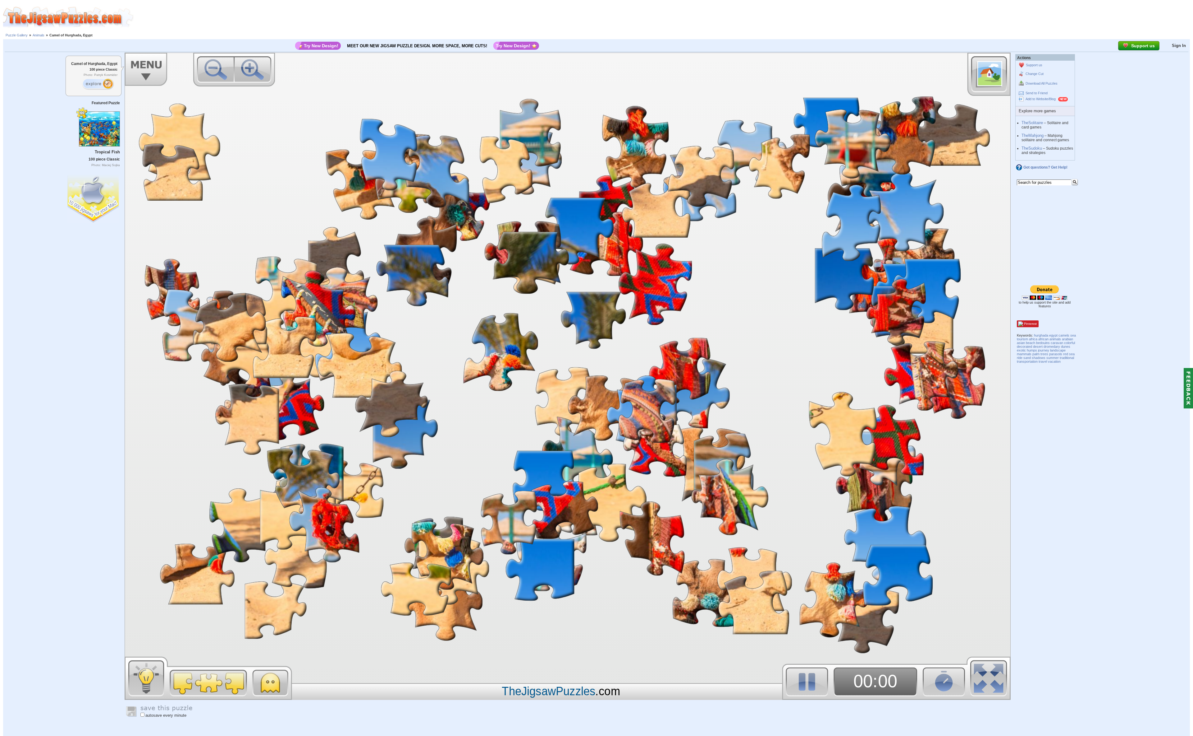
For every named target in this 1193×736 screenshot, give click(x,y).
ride (1019, 358)
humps (1032, 350)
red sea (1069, 354)
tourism (1022, 339)
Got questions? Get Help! (1045, 167)
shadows (1038, 358)
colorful (1069, 343)
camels (1063, 335)
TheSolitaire (1032, 122)
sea (1073, 335)
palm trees (1040, 354)
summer (1052, 358)
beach (1030, 343)
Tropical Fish (107, 152)
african (1043, 339)
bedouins (1043, 343)
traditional (1067, 358)
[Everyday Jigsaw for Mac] (93, 197)
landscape (1058, 350)
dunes (1065, 346)
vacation (1054, 361)
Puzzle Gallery (17, 35)
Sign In (1179, 45)
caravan (1057, 343)
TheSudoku (1032, 148)
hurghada (1041, 335)
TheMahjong (1033, 135)
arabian (1067, 339)
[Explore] (98, 84)
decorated (1024, 346)
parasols (1055, 354)
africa (1033, 339)
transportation (1027, 361)
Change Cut (1035, 74)
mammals (1024, 354)
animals (1055, 339)
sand (1027, 358)
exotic (1021, 350)
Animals (38, 35)
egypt (1053, 335)
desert (1038, 346)
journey (1043, 350)
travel (1043, 361)
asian (1021, 343)
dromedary (1052, 346)
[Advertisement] (663, 17)
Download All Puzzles (1042, 83)
